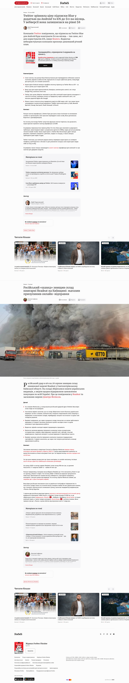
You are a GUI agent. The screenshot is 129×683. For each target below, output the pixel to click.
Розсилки (46, 660)
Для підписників (19, 7)
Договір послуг (18, 660)
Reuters (56, 39)
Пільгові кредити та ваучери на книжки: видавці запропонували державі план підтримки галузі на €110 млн (44, 524)
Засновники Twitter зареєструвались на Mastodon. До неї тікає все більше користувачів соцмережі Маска (45, 162)
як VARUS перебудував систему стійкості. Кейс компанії (76, 267)
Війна (62, 7)
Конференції (46, 3)
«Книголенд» (55, 499)
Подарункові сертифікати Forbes (46, 671)
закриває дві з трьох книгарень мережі (36, 479)
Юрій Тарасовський (33, 27)
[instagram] (107, 634)
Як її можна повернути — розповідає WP (45, 184)
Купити (45, 65)
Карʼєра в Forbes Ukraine (43, 657)
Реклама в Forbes (19, 671)
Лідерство (78, 7)
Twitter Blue (31, 230)
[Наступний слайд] (113, 237)
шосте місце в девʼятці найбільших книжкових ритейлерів (42, 461)
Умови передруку (36, 660)
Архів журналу (54, 668)
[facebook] (104, 634)
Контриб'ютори (105, 7)
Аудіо (113, 7)
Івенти (27, 660)
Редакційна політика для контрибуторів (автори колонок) (30, 668)
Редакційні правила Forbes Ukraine (24, 665)
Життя (72, 7)
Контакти (17, 657)
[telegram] (110, 634)
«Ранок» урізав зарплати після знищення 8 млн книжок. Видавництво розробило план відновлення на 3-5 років (44, 513)
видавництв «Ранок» (42, 497)
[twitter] (100, 634)
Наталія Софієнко (33, 299)
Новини (29, 7)
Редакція (38, 665)
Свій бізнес (55, 7)
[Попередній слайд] (109, 589)
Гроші (42, 7)
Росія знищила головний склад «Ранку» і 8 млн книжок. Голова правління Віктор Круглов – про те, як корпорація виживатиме (46, 536)
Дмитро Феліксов (52, 397)
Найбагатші (94, 7)
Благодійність (30, 671)
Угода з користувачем (28, 657)
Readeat (76, 394)
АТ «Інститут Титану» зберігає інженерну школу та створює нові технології (35, 267)
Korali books (70, 497)
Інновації (48, 7)
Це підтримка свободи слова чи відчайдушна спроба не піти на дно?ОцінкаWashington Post (46, 174)
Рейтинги (86, 7)
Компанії (36, 7)
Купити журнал (36, 3)
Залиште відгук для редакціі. (32, 223)
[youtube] (113, 634)
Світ (67, 7)
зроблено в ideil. (110, 679)
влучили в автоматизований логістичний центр (65, 493)
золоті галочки (54, 148)
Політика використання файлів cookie (43, 662)
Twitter (37, 33)
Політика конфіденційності (22, 662)
